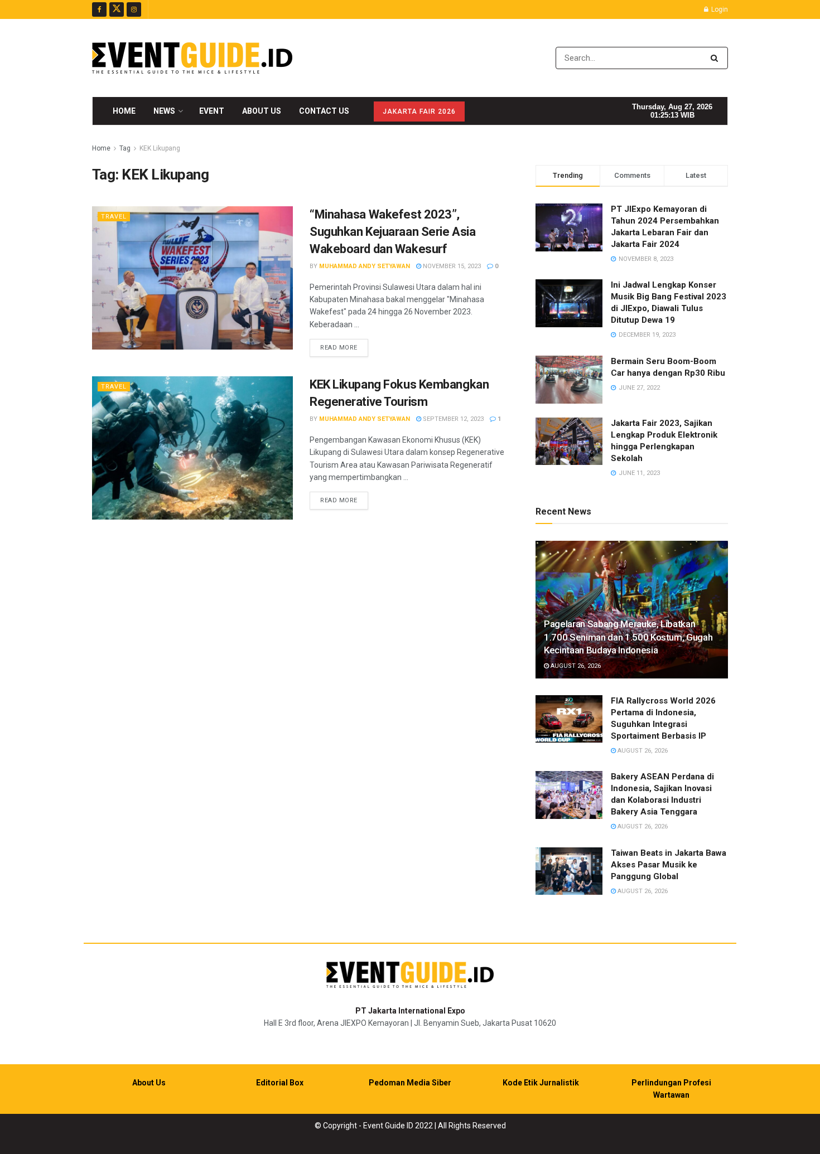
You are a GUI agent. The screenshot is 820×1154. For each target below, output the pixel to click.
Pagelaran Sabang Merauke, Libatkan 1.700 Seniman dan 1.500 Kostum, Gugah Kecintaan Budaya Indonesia (628, 637)
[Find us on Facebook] (99, 9)
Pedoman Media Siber (410, 1082)
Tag (125, 148)
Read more (344, 347)
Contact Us (324, 110)
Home (124, 110)
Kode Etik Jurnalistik (541, 1082)
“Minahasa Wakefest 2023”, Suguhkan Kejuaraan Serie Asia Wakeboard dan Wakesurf (392, 231)
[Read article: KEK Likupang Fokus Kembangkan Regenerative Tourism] (192, 448)
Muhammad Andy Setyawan (364, 266)
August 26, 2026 (575, 666)
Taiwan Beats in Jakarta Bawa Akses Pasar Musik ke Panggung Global (668, 864)
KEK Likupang (159, 148)
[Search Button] (716, 58)
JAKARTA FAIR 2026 (419, 111)
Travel (114, 216)
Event (211, 110)
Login (719, 9)
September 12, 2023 (452, 419)
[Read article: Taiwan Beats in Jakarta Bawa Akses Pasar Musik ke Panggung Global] (569, 871)
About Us (261, 110)
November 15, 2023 (451, 266)
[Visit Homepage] (192, 58)
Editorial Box (279, 1082)
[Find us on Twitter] (116, 9)
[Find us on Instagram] (134, 9)
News (164, 110)
